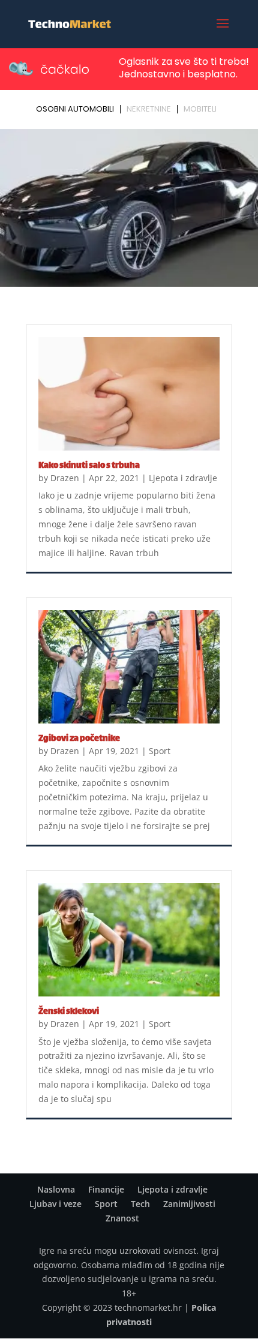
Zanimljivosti (189, 1203)
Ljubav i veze (55, 1203)
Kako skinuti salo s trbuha (89, 465)
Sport (159, 750)
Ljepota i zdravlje (183, 478)
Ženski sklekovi (68, 1011)
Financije (106, 1189)
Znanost (122, 1218)
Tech (140, 1203)
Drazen (64, 478)
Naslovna (56, 1189)
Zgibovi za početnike (79, 738)
